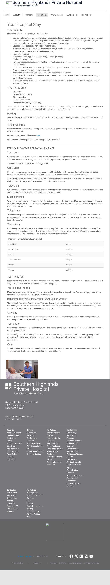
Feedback (50, 454)
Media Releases (13, 452)
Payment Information (55, 449)
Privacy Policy (52, 452)
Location (10, 457)
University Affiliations (35, 452)
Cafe (29, 501)
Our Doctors (72, 15)
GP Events (11, 503)
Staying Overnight (74, 462)
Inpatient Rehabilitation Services (72, 470)
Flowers (30, 503)
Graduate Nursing (34, 454)
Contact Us (11, 459)
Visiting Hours (32, 493)
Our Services (57, 15)
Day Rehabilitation (74, 465)
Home (6, 15)
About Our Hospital (14, 433)
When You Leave (53, 446)
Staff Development (34, 443)
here (38, 135)
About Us (17, 15)
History (9, 441)
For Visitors (86, 15)
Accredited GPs (13, 506)
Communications (34, 511)
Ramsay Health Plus (75, 476)
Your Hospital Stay (54, 438)
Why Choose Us (13, 449)
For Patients (42, 15)
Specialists (11, 495)
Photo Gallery (12, 454)
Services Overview (74, 441)
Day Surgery (71, 459)
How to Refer (12, 493)
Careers (29, 15)
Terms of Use (41, 556)
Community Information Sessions (71, 435)
